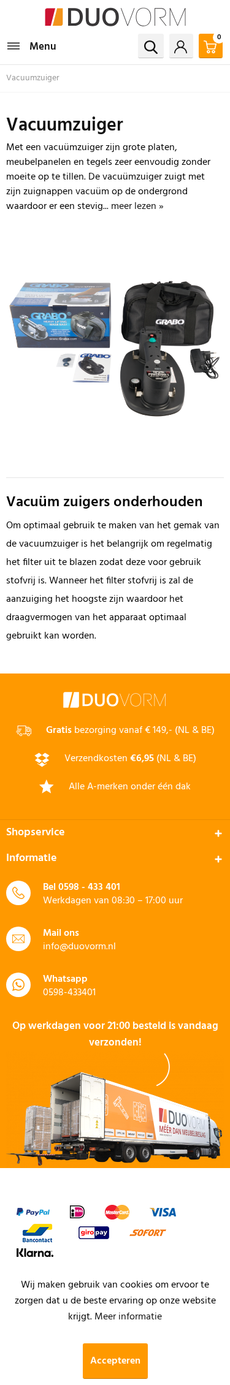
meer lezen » (137, 206)
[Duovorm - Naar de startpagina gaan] (115, 17)
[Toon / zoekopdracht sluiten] (151, 46)
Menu (42, 47)
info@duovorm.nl (79, 947)
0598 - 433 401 (89, 887)
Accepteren (115, 1361)
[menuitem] (31, 46)
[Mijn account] (181, 46)
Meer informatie (128, 1317)
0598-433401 (69, 993)
